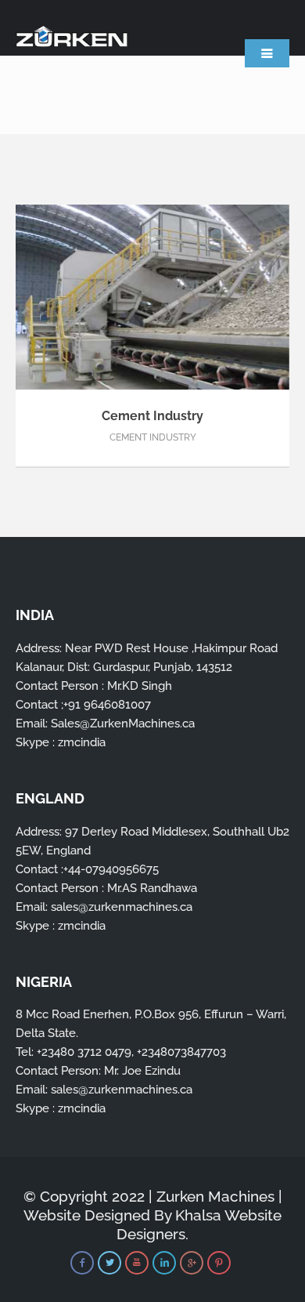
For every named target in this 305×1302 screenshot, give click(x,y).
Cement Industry (152, 415)
